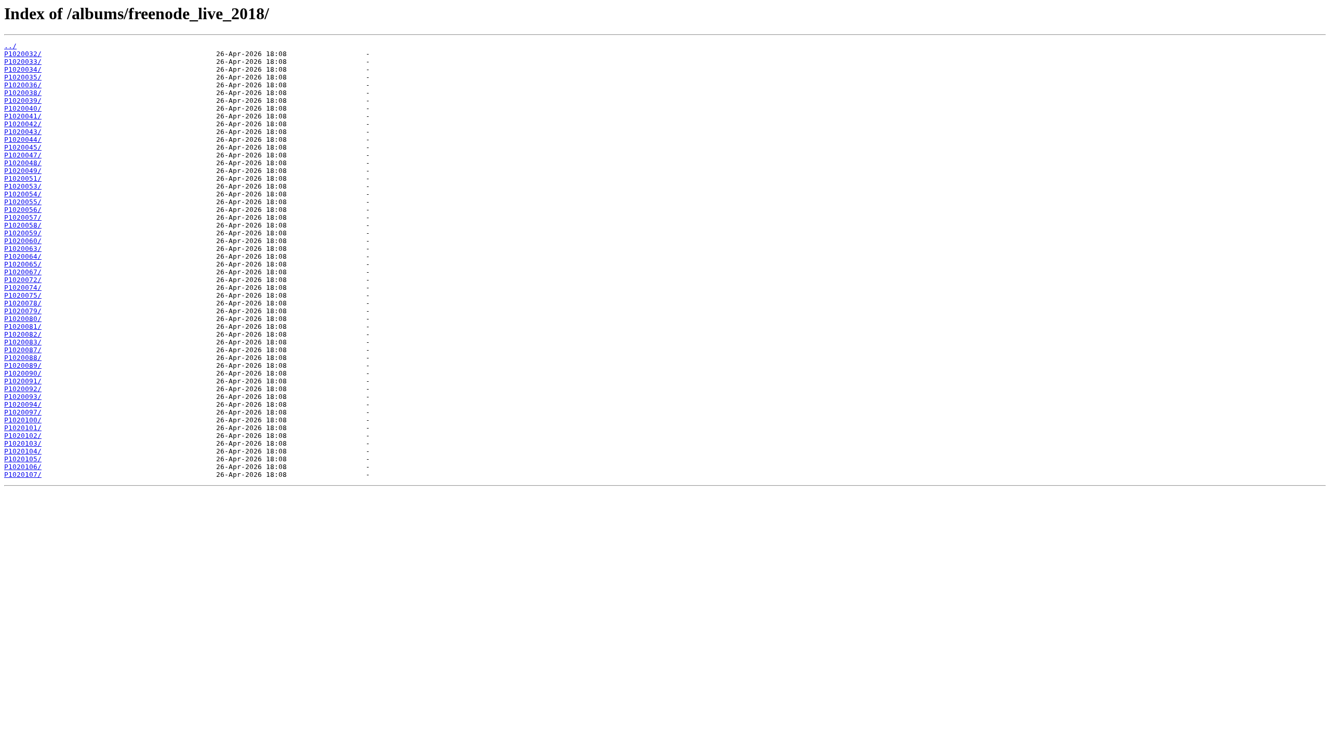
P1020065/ (23, 264)
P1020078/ (23, 303)
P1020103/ (23, 443)
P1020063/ (23, 248)
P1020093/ (23, 396)
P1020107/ (23, 474)
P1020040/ (23, 108)
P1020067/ (23, 272)
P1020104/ (23, 451)
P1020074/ (23, 287)
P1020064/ (23, 256)
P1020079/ (23, 311)
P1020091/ (23, 381)
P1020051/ (23, 178)
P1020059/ (23, 233)
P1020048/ (23, 163)
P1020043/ (23, 132)
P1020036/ (23, 85)
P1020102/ (23, 435)
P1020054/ (23, 194)
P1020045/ (23, 147)
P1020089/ (23, 365)
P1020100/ (23, 420)
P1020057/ (23, 217)
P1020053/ (23, 186)
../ (10, 46)
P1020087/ (23, 350)
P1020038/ (23, 93)
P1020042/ (23, 124)
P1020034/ (23, 69)
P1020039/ (23, 100)
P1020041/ (23, 116)
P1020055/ (23, 202)
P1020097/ (23, 412)
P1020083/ (23, 342)
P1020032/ (23, 54)
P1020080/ (23, 319)
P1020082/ (23, 334)
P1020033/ (23, 61)
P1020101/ (23, 428)
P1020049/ (23, 171)
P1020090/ (23, 373)
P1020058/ (23, 225)
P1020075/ (23, 295)
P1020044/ (23, 139)
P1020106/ (23, 467)
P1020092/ (23, 389)
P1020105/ (23, 459)
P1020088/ (23, 358)
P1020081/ (23, 326)
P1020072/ (23, 280)
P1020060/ (23, 241)
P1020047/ (23, 155)
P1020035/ (23, 77)
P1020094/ (23, 404)
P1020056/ (23, 209)
